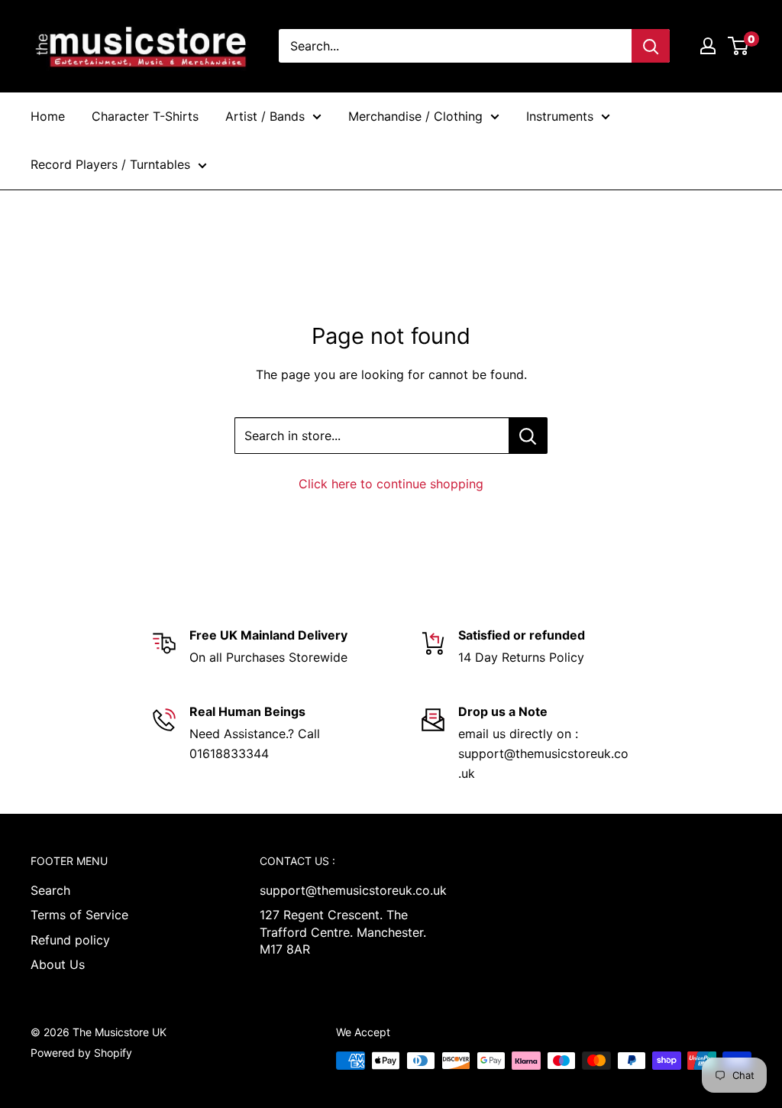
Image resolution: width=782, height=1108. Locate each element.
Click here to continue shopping (391, 483)
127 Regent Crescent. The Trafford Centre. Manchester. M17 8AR (343, 932)
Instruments (559, 116)
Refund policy (70, 940)
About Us (58, 964)
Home (48, 116)
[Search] (651, 46)
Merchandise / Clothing (415, 116)
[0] (738, 46)
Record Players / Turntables (110, 164)
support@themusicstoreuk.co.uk (347, 890)
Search (50, 890)
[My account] (708, 45)
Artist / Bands (265, 116)
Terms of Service (79, 914)
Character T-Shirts (145, 116)
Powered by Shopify (81, 1052)
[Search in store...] (528, 435)
